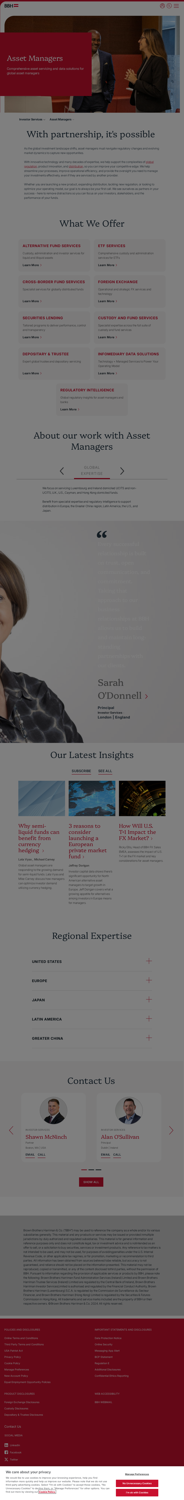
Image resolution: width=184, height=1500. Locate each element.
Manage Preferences (137, 1474)
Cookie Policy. (47, 1491)
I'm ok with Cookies (137, 1492)
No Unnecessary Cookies (137, 1483)
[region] (92, 1483)
